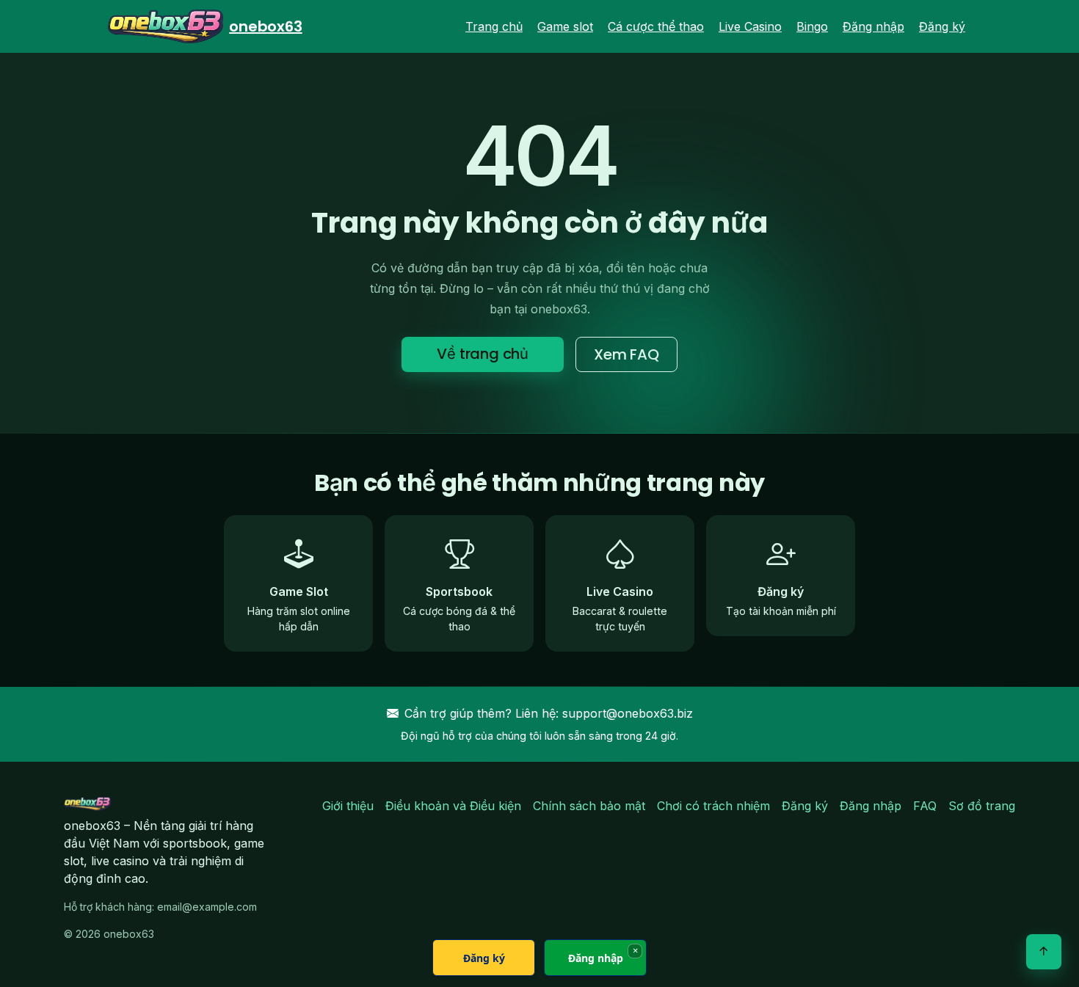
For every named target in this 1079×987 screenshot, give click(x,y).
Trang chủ (494, 26)
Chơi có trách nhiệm (713, 805)
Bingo (812, 26)
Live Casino (750, 26)
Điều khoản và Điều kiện (453, 805)
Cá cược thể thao (656, 26)
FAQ (925, 805)
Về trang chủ (482, 353)
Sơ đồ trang (981, 805)
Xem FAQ (626, 354)
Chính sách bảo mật (589, 805)
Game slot (565, 26)
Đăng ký (942, 26)
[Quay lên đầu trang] (1043, 951)
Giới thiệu (348, 805)
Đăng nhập (873, 26)
